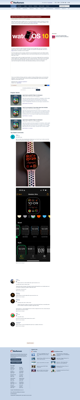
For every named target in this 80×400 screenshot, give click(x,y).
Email (11, 376)
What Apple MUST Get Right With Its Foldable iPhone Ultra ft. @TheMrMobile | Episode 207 (62, 354)
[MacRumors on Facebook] (58, 2)
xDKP (17, 313)
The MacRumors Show (58, 351)
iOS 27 (37, 8)
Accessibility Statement (14, 393)
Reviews (35, 6)
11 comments (30, 128)
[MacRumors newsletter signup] (69, 2)
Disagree (23, 290)
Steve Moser (12, 385)
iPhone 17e (64, 8)
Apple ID (12, 50)
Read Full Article (25, 103)
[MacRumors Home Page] (17, 3)
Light (28, 395)
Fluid (22, 395)
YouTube (35, 351)
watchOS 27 (25, 81)
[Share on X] (46, 85)
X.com (13, 376)
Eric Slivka (20, 367)
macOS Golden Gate (49, 8)
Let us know (50, 2)
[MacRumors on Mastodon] (62, 2)
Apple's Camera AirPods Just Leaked (43, 362)
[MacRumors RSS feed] (67, 2)
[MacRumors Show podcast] (55, 2)
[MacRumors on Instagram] (57, 2)
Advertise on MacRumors (16, 362)
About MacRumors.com (15, 359)
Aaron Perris (21, 385)
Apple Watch (19, 82)
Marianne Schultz (21, 378)
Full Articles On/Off (18, 395)
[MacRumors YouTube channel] (63, 2)
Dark (30, 395)
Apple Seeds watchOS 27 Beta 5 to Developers (32, 95)
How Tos (30, 6)
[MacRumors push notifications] (65, 2)
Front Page (13, 6)
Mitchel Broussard (13, 374)
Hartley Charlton (13, 378)
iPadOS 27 (42, 8)
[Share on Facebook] (48, 85)
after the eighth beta (34, 22)
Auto (27, 395)
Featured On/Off (13, 395)
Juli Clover (38, 96)
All (69, 8)
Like (20, 290)
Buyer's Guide (41, 6)
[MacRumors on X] (60, 2)
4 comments (30, 115)
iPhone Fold (31, 8)
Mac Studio (18, 8)
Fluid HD (25, 395)
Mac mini (13, 8)
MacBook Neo (57, 8)
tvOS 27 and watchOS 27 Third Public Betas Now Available (35, 107)
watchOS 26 (20, 81)
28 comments (30, 103)
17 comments (14, 85)
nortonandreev (18, 322)
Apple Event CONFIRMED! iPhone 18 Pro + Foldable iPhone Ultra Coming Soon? (43, 354)
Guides (25, 6)
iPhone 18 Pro (25, 8)
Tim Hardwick (21, 374)
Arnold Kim (12, 367)
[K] (13, 138)
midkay (17, 279)
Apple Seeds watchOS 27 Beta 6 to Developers (32, 119)
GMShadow (18, 293)
